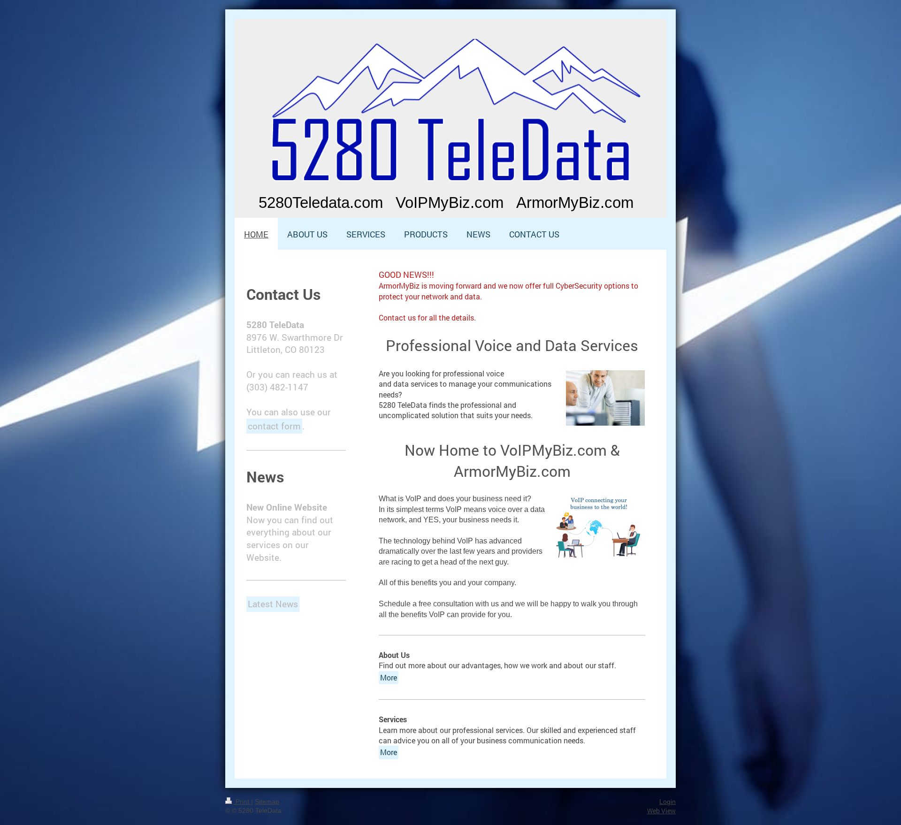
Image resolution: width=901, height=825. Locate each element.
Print (242, 801)
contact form (274, 426)
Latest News (273, 604)
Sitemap (267, 801)
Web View (661, 810)
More (388, 677)
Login (667, 801)
